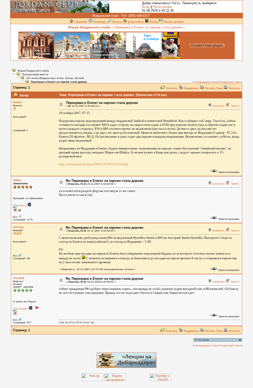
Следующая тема (229, 81)
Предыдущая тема (206, 81)
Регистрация (162, 7)
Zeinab (69, 78)
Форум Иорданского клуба (33, 70)
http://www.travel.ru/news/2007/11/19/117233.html (93, 164)
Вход (146, 7)
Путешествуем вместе (35, 74)
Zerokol (79, 78)
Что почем (32, 78)
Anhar (60, 78)
